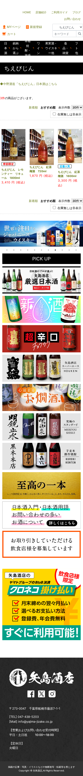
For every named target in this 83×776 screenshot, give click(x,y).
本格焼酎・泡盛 (28, 48)
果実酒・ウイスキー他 (51, 48)
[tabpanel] (41, 234)
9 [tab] (62, 250)
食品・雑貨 (65, 48)
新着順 (33, 107)
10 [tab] (69, 250)
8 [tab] (55, 250)
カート (11, 34)
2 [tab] (14, 250)
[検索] (79, 33)
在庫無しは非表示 (68, 114)
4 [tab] (27, 250)
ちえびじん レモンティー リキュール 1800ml (12, 174)
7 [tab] (48, 250)
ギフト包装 (76, 48)
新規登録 (36, 27)
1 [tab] (7, 250)
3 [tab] (20, 250)
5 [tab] (34, 250)
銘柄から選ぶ (16, 48)
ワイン (38, 48)
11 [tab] (76, 250)
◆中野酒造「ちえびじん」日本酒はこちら (28, 84)
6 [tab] (41, 250)
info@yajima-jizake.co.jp (35, 721)
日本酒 (5, 48)
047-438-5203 (28, 717)
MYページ (14, 27)
